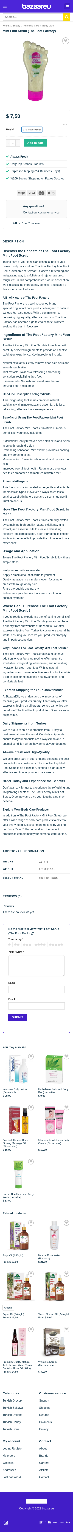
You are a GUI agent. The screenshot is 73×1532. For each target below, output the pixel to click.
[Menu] (5, 6)
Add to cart (35, 142)
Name (11, 982)
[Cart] (67, 6)
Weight (10, 129)
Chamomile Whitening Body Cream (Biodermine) (53, 1142)
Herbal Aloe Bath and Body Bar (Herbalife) (53, 1091)
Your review (16, 951)
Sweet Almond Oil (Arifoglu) (53, 1314)
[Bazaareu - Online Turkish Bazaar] (36, 6)
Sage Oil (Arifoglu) (13, 1255)
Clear (64, 124)
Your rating (15, 939)
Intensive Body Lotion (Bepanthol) (15, 1091)
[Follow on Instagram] (6, 1523)
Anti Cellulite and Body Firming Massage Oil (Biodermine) (15, 1143)
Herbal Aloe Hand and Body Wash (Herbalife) (18, 1196)
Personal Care (31, 25)
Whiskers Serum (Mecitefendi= (47, 1363)
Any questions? (33, 206)
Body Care (48, 25)
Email (11, 999)
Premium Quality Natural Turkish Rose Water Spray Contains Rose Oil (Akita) (17, 1365)
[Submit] (66, 17)
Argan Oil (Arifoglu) (13, 1314)
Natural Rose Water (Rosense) (49, 1257)
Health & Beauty (11, 25)
